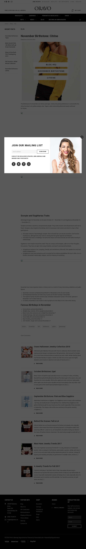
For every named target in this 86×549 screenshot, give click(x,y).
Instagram (19, 164)
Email (29, 164)
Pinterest (24, 164)
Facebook (14, 164)
